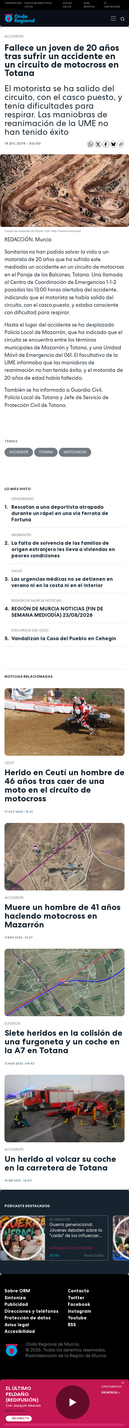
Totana (46, 452)
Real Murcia (89, 5)
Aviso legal (16, 1324)
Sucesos (12, 1023)
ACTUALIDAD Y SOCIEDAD (71, 1248)
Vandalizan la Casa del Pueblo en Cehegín (63, 638)
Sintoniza (15, 1297)
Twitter (76, 1297)
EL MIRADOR (60, 1219)
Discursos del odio (30, 630)
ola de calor (67, 5)
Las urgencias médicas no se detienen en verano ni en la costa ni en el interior (62, 582)
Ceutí (9, 763)
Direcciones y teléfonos (31, 1311)
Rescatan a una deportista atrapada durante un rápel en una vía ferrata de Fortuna (59, 513)
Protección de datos (27, 1318)
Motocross (75, 452)
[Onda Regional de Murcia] (19, 18)
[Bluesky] (114, 144)
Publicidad (16, 1304)
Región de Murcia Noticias (36, 600)
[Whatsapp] (90, 144)
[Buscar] (120, 18)
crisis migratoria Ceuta (38, 5)
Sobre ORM (17, 1291)
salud (16, 570)
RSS (72, 1324)
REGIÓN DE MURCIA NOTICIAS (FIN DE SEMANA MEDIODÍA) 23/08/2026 (57, 612)
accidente (13, 36)
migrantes (21, 534)
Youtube (77, 1318)
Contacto (78, 1291)
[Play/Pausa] (73, 1402)
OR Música (109, 1392)
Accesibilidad (19, 1331)
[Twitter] (99, 144)
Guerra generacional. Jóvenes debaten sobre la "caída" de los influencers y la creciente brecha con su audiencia (76, 1230)
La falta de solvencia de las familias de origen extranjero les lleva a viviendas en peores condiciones (63, 549)
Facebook (79, 1304)
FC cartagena (112, 5)
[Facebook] (106, 144)
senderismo (22, 498)
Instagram (79, 1311)
